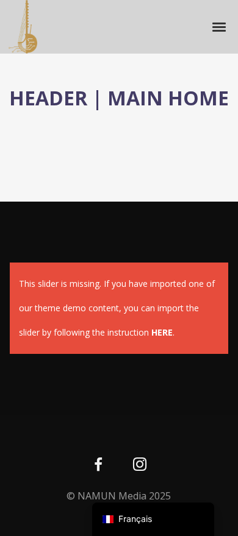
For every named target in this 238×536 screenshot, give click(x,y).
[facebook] (98, 465)
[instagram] (139, 465)
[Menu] (219, 26)
